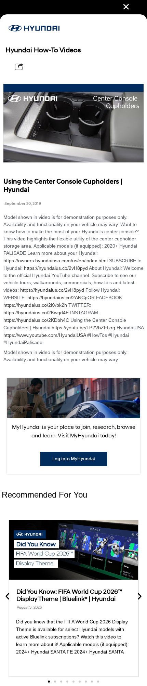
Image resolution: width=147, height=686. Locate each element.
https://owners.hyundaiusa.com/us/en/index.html (55, 260)
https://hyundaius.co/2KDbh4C (36, 320)
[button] (7, 596)
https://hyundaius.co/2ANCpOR (61, 297)
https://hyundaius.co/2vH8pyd (56, 268)
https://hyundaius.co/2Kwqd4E (36, 312)
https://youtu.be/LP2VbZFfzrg (83, 327)
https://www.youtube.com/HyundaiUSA (44, 335)
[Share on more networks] (19, 67)
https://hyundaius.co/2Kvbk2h (35, 305)
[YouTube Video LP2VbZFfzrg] (73, 123)
